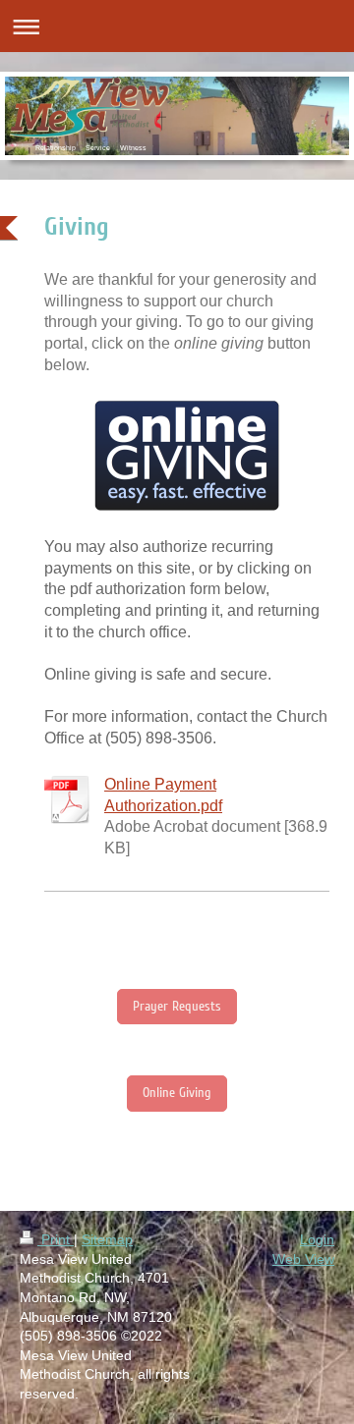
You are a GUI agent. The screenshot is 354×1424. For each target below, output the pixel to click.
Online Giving (177, 1092)
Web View (303, 1259)
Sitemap (107, 1239)
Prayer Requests (177, 1006)
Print (55, 1239)
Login (317, 1239)
